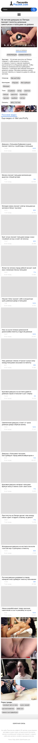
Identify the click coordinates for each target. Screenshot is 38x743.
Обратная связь (19, 723)
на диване (11, 90)
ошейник (14, 98)
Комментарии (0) (25, 55)
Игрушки (15, 82)
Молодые (6, 86)
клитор (22, 98)
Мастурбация (25, 82)
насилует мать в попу (10, 705)
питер (19, 90)
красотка (14, 94)
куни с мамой (24, 705)
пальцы (5, 94)
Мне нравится (11, 51)
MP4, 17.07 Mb (15, 102)
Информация (12, 55)
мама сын (20, 708)
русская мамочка (8, 708)
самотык (27, 90)
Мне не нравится (13, 51)
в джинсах (23, 94)
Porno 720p (11, 739)
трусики (6, 98)
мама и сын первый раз (10, 712)
